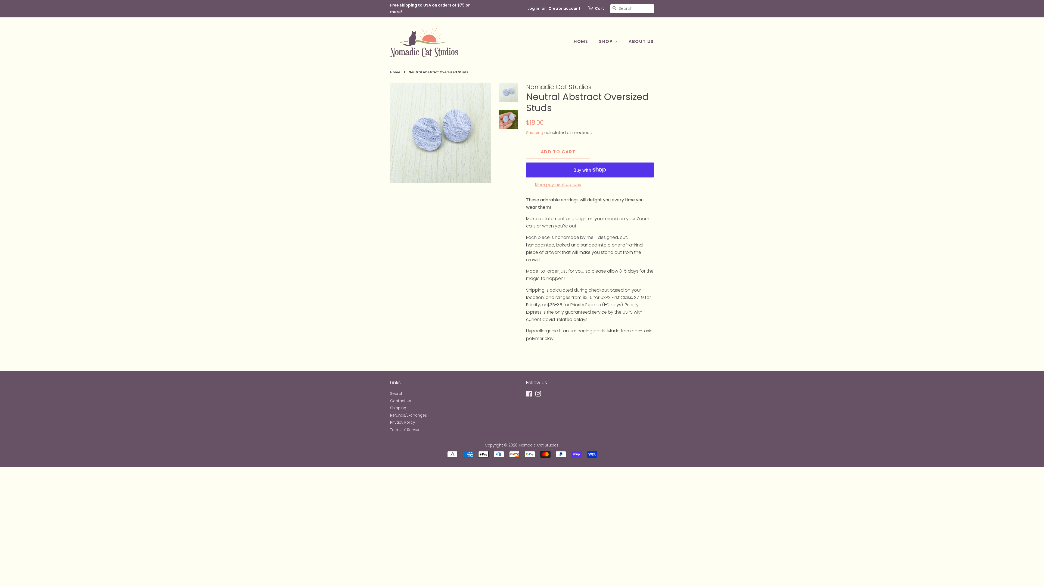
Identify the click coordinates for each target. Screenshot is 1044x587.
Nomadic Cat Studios (538, 445)
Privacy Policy (402, 422)
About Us (641, 41)
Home (581, 41)
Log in (533, 8)
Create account (564, 8)
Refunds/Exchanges (408, 415)
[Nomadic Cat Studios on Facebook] (529, 395)
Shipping (534, 132)
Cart (599, 8)
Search (396, 393)
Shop (606, 41)
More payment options (558, 184)
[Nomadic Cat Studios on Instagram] (538, 395)
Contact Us (400, 401)
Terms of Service (405, 429)
